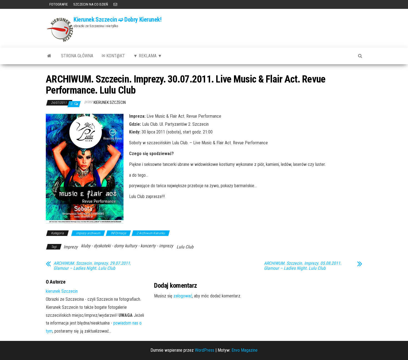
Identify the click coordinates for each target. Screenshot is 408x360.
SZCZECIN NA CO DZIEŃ (90, 4)
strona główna (77, 55)
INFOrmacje (118, 233)
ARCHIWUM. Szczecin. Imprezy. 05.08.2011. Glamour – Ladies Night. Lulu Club (302, 266)
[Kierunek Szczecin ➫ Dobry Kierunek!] (49, 56)
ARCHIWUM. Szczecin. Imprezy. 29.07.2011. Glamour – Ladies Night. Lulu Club (92, 266)
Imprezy (71, 247)
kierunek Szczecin (110, 102)
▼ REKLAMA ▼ (147, 55)
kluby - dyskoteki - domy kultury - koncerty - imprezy (127, 245)
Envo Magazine (244, 350)
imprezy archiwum (88, 233)
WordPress (204, 350)
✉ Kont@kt (113, 55)
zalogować (182, 296)
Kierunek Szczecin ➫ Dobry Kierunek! (118, 19)
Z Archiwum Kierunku (151, 233)
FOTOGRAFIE (58, 4)
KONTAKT (115, 4)
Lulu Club (185, 247)
